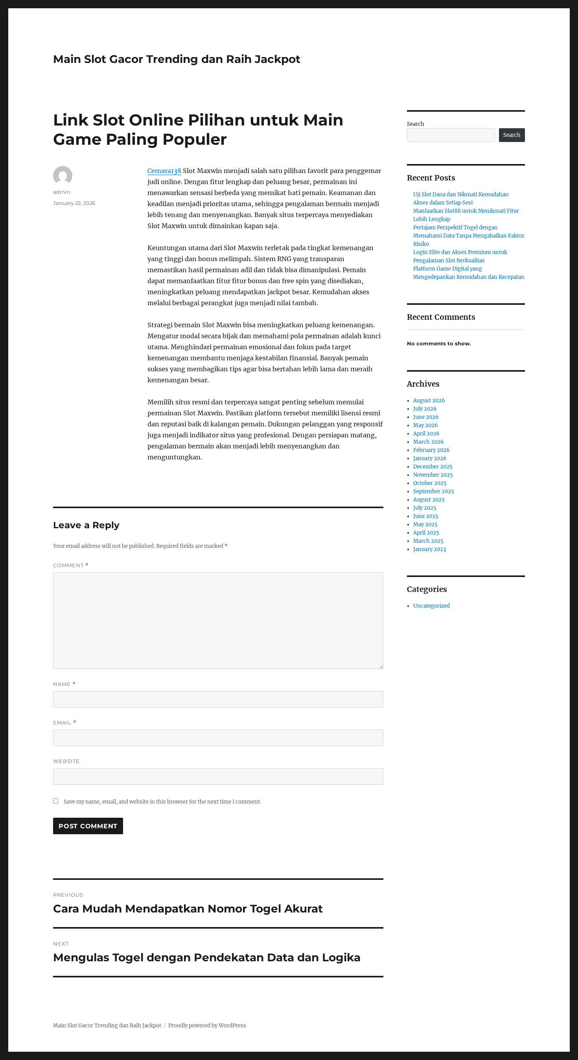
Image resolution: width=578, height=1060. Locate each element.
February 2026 (431, 450)
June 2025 (425, 516)
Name (64, 684)
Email (65, 722)
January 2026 (430, 458)
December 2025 (433, 466)
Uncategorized (431, 606)
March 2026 (428, 442)
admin (61, 192)
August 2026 (429, 400)
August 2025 (429, 499)
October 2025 (430, 483)
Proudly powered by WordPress (207, 1025)
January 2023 (429, 549)
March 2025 (428, 541)
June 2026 (426, 417)
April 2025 (426, 532)
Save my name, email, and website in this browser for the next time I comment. (162, 801)
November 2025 (433, 475)
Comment (71, 565)
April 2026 (426, 433)
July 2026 (425, 409)
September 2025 (433, 491)
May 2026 (425, 425)
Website (66, 761)
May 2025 (425, 524)
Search (415, 124)
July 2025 (424, 508)
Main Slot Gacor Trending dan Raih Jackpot (176, 59)
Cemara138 (164, 171)
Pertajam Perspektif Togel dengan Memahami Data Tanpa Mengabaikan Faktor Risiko (469, 235)
